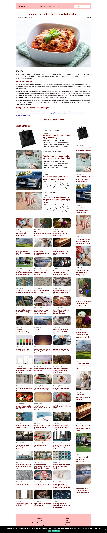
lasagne (89, 17)
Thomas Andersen (56, 151)
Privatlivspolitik (55, 530)
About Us (49, 6)
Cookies (67, 525)
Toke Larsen (53, 192)
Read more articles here (53, 120)
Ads (41, 6)
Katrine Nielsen (54, 172)
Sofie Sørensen (28, 17)
